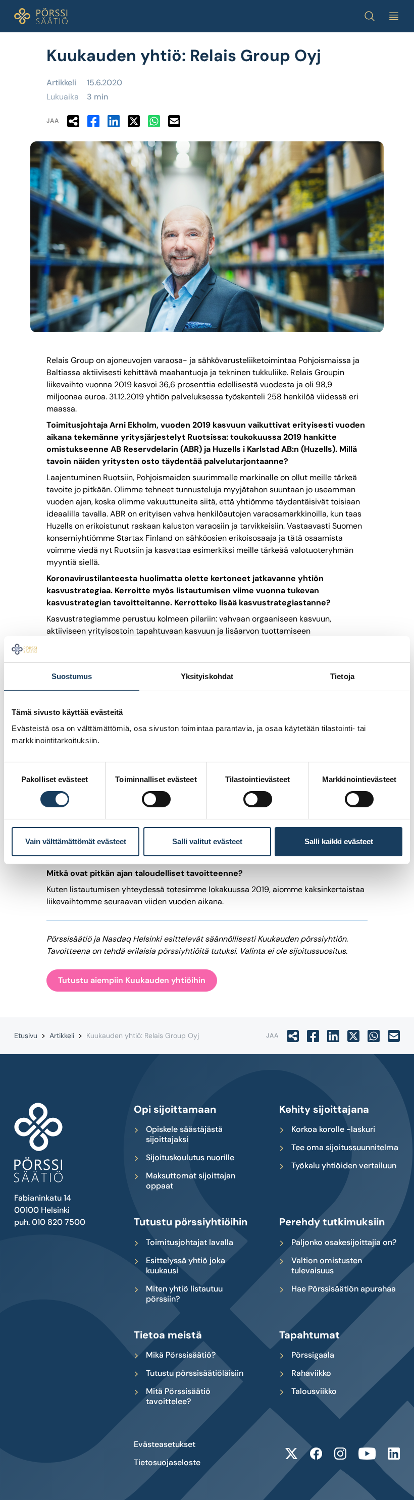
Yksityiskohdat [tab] (207, 676)
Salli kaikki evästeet (338, 841)
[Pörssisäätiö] (41, 16)
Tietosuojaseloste (167, 1463)
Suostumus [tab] (71, 676)
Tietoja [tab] (342, 676)
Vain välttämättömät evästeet (75, 841)
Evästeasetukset (164, 1444)
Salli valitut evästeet (207, 841)
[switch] (156, 799)
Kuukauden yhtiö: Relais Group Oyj (142, 1035)
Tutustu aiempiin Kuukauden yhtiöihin (131, 980)
